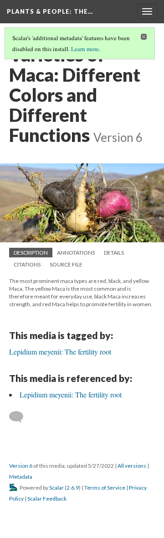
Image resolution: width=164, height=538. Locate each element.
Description (31, 252)
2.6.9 (73, 487)
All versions (132, 465)
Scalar (56, 487)
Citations (27, 264)
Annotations (76, 252)
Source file (66, 264)
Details (114, 252)
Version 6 (20, 465)
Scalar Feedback (47, 498)
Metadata (20, 476)
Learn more (85, 49)
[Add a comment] (20, 417)
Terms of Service (104, 487)
